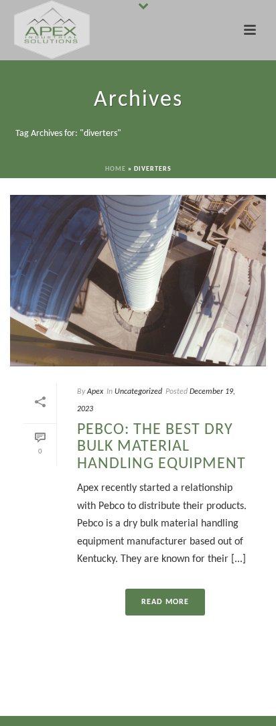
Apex (95, 392)
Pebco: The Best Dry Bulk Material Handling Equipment (161, 447)
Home (115, 169)
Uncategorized (138, 392)
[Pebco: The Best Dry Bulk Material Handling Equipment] (138, 280)
